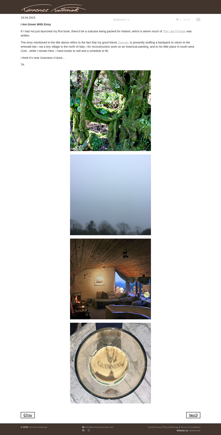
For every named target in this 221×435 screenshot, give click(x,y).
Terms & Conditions (190, 427)
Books (101, 19)
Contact (171, 19)
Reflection (119, 19)
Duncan (123, 42)
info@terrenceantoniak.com (99, 427)
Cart (150, 427)
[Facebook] (83, 430)
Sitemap (174, 427)
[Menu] (198, 19)
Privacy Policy (161, 427)
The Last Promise (174, 31)
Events (146, 19)
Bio (136, 19)
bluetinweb (194, 430)
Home (89, 19)
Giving (158, 19)
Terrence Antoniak (38, 427)
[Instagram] (89, 430)
